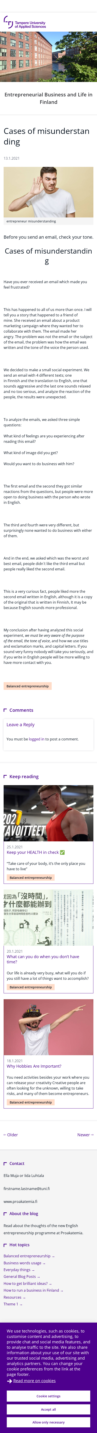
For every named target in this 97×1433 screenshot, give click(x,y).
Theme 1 (11, 1304)
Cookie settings (48, 1396)
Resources (13, 1297)
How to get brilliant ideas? (26, 1283)
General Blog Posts (20, 1276)
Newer (85, 1134)
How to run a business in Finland (32, 1290)
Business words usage (23, 1262)
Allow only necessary (48, 1422)
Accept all (48, 1409)
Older (12, 1134)
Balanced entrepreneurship (28, 686)
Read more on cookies (34, 1380)
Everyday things (17, 1269)
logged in (36, 739)
